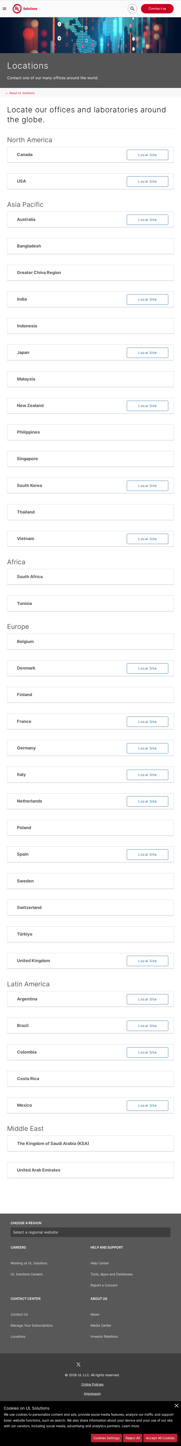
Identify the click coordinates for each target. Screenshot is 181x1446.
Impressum (92, 1393)
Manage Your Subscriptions (32, 1325)
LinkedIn (66, 1364)
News (94, 1314)
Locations (18, 1336)
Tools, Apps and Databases (111, 1274)
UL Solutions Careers (27, 1274)
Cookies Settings (106, 1438)
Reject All (133, 1438)
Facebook (91, 1364)
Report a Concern (104, 1285)
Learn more (130, 1426)
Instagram (103, 1364)
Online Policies (92, 1384)
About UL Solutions (22, 93)
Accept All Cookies (160, 1438)
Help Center (99, 1263)
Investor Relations (104, 1336)
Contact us (157, 8)
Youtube (115, 1364)
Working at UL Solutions (29, 1263)
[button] (4, 8)
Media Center (100, 1325)
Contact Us (19, 1314)
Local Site (147, 155)
